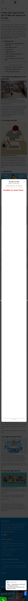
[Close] (24, 181)
